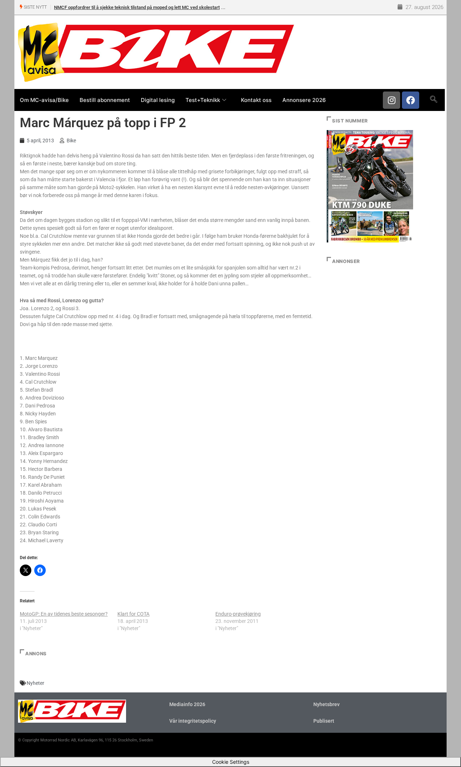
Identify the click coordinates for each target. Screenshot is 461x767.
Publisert (323, 721)
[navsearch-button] (433, 99)
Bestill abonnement (105, 100)
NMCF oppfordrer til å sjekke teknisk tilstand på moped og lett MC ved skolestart (137, 7)
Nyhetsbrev (326, 704)
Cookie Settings (230, 762)
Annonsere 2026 (304, 100)
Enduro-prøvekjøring (238, 614)
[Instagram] (391, 100)
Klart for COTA (133, 614)
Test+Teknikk (202, 100)
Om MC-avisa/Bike (44, 100)
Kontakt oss (256, 100)
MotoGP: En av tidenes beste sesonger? (64, 614)
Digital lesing (158, 100)
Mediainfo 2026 (187, 704)
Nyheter (35, 683)
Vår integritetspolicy (192, 721)
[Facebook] (410, 100)
